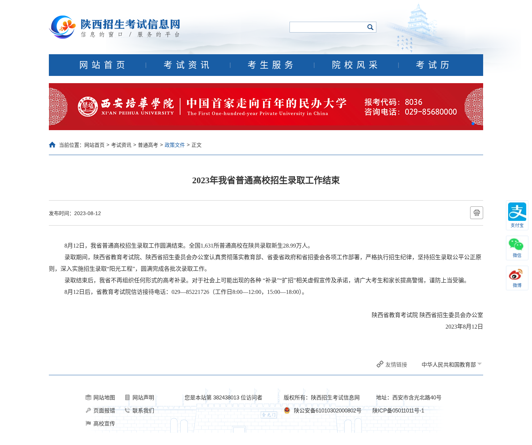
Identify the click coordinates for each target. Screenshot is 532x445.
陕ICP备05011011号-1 (398, 410)
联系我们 (143, 410)
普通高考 (148, 145)
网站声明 (143, 397)
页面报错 (104, 410)
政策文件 (175, 145)
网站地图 (104, 397)
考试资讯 (188, 65)
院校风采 (356, 65)
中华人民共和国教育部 (449, 364)
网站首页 (103, 65)
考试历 (434, 65)
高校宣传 (104, 423)
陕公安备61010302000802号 (328, 410)
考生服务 (272, 65)
